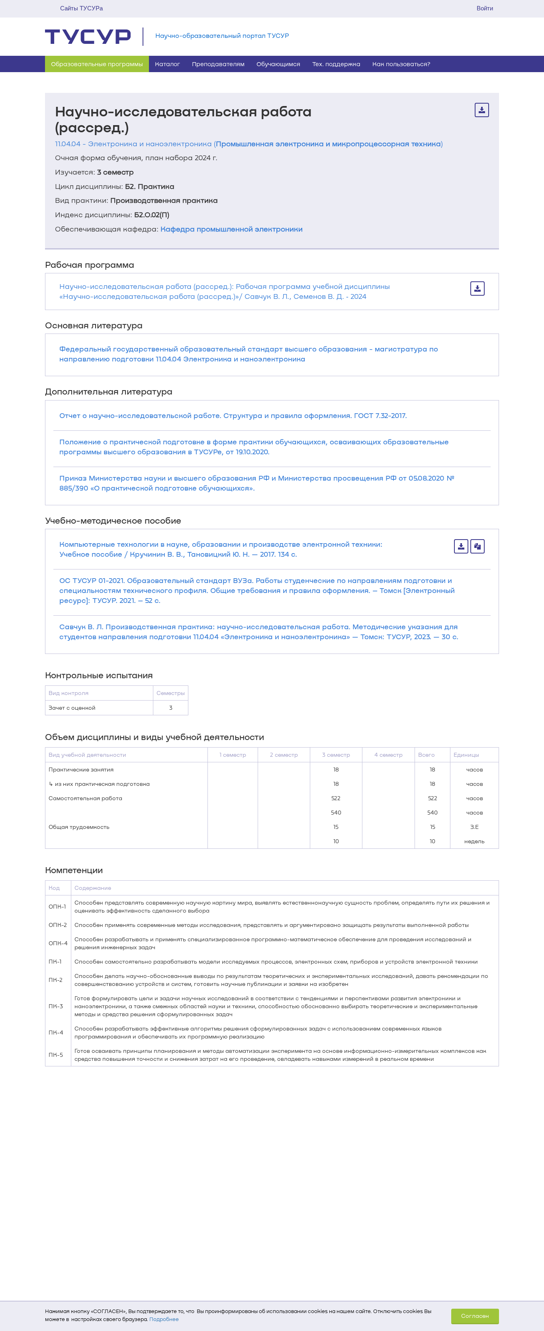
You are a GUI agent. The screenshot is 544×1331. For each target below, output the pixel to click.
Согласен (475, 1315)
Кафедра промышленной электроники (231, 228)
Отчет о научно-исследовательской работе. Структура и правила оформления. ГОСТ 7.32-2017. (233, 415)
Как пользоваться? (401, 63)
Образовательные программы (97, 63)
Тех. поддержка (336, 63)
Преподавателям (218, 63)
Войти (485, 8)
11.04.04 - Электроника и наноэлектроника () (249, 143)
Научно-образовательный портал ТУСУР (222, 35)
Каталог (167, 63)
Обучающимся (278, 63)
